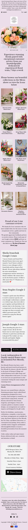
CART (25, 12)
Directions (15, 472)
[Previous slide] (7, 50)
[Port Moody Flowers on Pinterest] (14, 517)
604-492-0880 (15, 455)
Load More (6, 350)
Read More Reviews (19, 350)
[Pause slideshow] (26, 50)
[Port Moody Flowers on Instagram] (17, 517)
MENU (5, 12)
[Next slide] (21, 50)
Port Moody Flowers (16, 522)
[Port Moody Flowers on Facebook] (11, 517)
